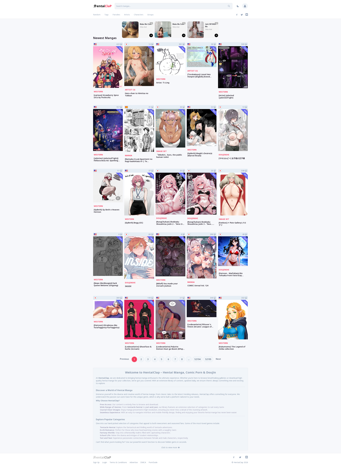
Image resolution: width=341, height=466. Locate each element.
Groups (150, 14)
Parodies (116, 14)
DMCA (143, 462)
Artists (127, 14)
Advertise (134, 462)
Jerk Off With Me (210, 25)
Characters (138, 14)
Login (104, 462)
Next (218, 358)
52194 (197, 359)
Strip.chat (143, 27)
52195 (208, 359)
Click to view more (169, 447)
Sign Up (96, 462)
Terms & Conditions (118, 462)
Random (96, 14)
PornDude (153, 462)
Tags (106, 14)
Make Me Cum (145, 24)
